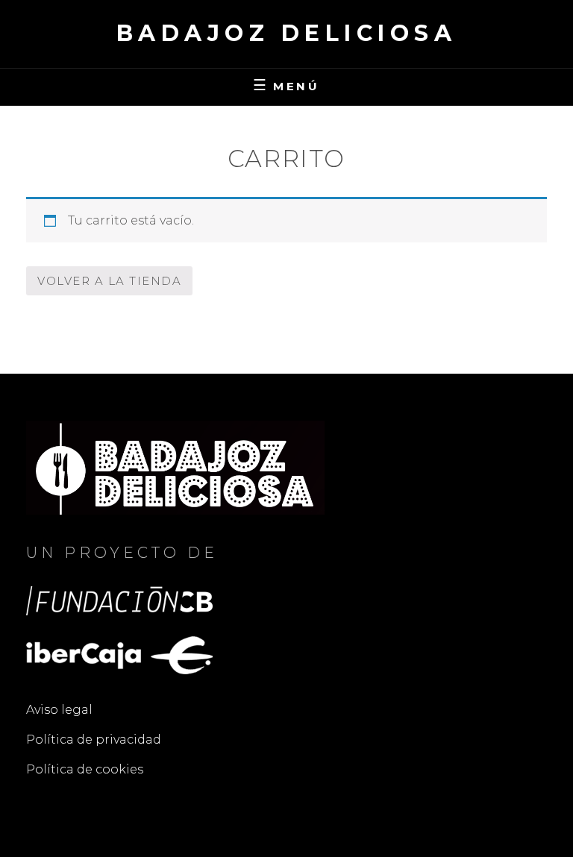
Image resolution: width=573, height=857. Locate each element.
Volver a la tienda (109, 281)
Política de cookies (84, 769)
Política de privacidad (93, 739)
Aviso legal (59, 710)
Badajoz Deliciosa (286, 33)
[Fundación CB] (119, 600)
